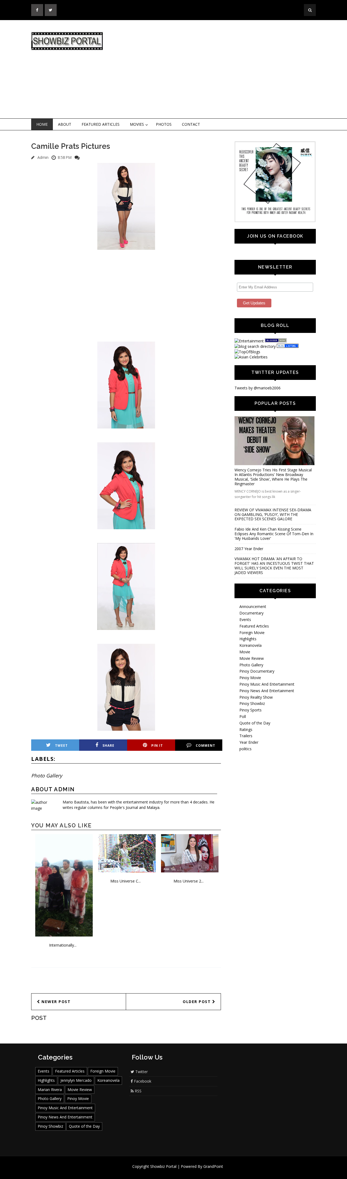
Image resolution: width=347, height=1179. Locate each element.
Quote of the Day (254, 723)
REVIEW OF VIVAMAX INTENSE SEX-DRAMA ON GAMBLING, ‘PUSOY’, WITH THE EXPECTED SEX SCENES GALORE (272, 514)
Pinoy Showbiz (252, 703)
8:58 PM (65, 157)
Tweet (61, 745)
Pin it (157, 745)
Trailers (245, 735)
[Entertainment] (249, 340)
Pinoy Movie (250, 677)
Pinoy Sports (250, 710)
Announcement (252, 606)
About (64, 124)
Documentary (251, 613)
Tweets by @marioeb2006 (257, 387)
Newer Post (55, 1001)
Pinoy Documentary (256, 671)
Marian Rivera (50, 1089)
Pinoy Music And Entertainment (266, 684)
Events (245, 619)
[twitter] (51, 10)
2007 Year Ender (248, 548)
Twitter (141, 1071)
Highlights (247, 638)
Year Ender (248, 742)
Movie (244, 651)
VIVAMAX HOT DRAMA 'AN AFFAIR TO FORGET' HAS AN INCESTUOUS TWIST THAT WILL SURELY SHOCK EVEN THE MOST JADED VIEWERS (274, 565)
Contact (191, 124)
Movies (137, 124)
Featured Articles (101, 124)
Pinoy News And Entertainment (266, 690)
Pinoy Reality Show (256, 697)
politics (245, 748)
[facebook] (37, 10)
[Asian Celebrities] (251, 357)
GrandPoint (213, 1166)
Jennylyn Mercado (76, 1080)
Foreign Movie (252, 632)
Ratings (245, 729)
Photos (164, 124)
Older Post (197, 1001)
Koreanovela (250, 645)
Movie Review (251, 658)
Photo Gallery (46, 775)
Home (42, 124)
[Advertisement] (218, 69)
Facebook (142, 1081)
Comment (205, 745)
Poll (242, 716)
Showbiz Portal (163, 1166)
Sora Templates (190, 1171)
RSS (138, 1090)
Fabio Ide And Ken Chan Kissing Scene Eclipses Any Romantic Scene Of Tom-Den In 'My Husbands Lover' (273, 534)
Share (108, 745)
